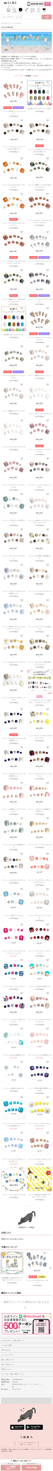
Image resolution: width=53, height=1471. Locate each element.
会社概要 (4, 1449)
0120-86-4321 (37, 4)
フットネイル (16, 23)
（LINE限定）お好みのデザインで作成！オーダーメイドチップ (12, 1279)
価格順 (35, 76)
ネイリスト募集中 (23, 1449)
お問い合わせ (12, 1449)
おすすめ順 (19, 76)
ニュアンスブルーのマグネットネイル (37, 1282)
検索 (46, 17)
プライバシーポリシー (37, 1449)
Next (50, 1268)
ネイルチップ (5, 23)
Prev (3, 1268)
